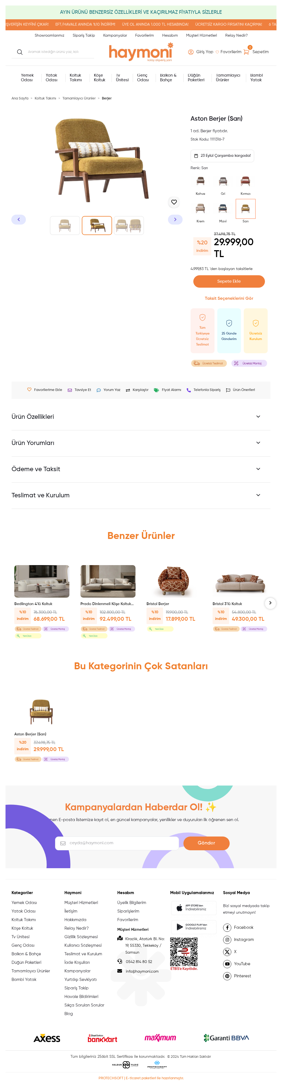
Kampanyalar (115, 35)
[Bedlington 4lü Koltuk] (41, 581)
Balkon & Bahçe (26, 954)
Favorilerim (144, 35)
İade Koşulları (77, 963)
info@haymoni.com (142, 971)
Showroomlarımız (49, 35)
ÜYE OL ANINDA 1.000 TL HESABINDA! (144, 24)
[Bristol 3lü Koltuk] (240, 581)
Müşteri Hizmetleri (201, 35)
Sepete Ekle (229, 281)
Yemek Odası (24, 903)
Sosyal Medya (236, 893)
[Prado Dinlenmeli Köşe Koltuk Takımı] (107, 581)
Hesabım (170, 35)
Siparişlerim (128, 911)
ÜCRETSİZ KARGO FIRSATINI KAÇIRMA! (217, 24)
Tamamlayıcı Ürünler (31, 971)
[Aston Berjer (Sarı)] (41, 711)
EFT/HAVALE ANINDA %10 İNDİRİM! (74, 24)
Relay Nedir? (236, 35)
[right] (270, 603)
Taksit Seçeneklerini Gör (229, 298)
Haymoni (73, 893)
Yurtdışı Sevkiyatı (80, 980)
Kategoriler (22, 893)
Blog (68, 1014)
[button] (201, 52)
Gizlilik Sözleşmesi (81, 937)
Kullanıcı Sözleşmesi (83, 945)
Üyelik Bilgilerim (131, 903)
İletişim (70, 911)
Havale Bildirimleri (81, 997)
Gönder (206, 843)
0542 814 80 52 (138, 962)
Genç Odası (23, 945)
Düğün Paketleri (26, 963)
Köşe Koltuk (22, 928)
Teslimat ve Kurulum (83, 954)
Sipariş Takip (84, 35)
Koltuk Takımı (24, 920)
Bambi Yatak (24, 980)
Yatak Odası (24, 911)
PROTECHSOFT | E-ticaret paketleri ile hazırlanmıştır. (141, 1078)
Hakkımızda (75, 920)
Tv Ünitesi (20, 937)
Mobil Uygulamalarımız (192, 893)
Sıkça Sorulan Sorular (84, 1005)
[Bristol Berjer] (174, 581)
